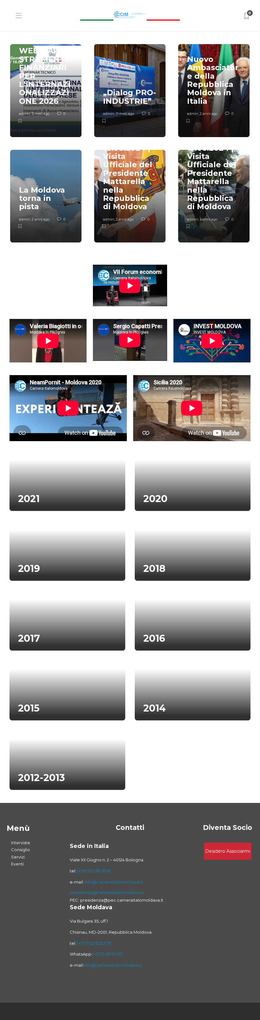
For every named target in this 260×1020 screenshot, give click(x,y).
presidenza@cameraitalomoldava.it (107, 892)
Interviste (20, 842)
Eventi (17, 863)
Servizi (18, 856)
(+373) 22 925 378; (94, 943)
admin (24, 113)
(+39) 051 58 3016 (93, 870)
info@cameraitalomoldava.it (113, 881)
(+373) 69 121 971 (107, 954)
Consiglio (20, 849)
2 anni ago (209, 113)
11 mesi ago (125, 113)
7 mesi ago (40, 113)
